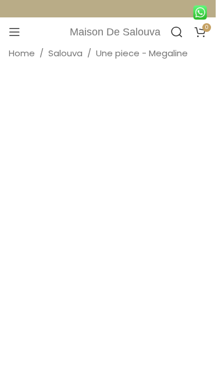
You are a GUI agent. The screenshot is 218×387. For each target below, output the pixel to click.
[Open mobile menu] (14, 32)
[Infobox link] (203, 9)
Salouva (65, 53)
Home (22, 53)
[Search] (176, 32)
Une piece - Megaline (142, 53)
